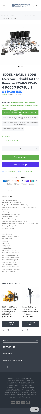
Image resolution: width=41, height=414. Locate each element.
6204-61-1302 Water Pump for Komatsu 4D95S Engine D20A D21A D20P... (9, 310)
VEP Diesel (11, 191)
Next (38, 46)
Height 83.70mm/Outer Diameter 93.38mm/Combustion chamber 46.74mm (20, 118)
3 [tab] (21, 66)
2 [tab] (19, 66)
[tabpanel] (20, 44)
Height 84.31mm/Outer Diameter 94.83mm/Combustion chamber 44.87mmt (20, 124)
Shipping (4, 94)
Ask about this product (12, 140)
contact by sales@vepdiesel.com (13, 129)
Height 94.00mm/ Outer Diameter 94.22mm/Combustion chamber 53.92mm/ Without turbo (20, 112)
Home (2, 13)
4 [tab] (22, 66)
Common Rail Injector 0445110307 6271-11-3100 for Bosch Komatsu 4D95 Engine (30, 310)
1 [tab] (18, 66)
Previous (3, 46)
